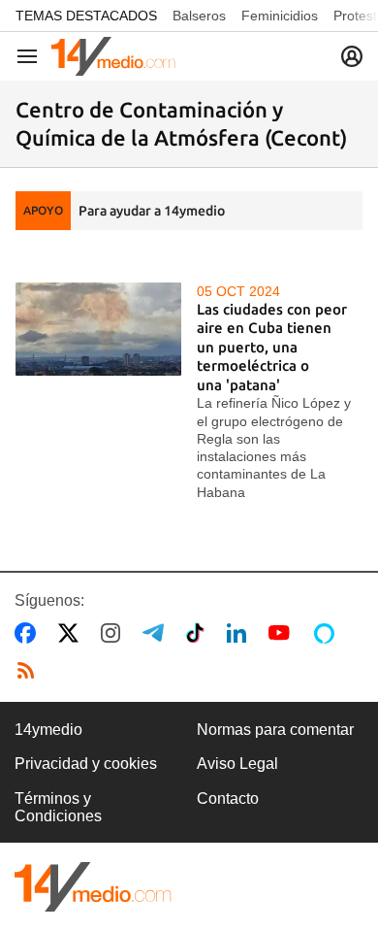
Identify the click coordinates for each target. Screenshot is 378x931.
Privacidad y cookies (86, 763)
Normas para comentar (275, 729)
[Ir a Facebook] (29, 633)
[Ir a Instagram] (114, 633)
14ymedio (48, 729)
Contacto (228, 798)
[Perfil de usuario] (351, 56)
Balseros (199, 15)
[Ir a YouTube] (283, 633)
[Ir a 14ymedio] (113, 56)
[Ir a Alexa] (327, 633)
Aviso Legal (237, 763)
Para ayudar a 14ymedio (152, 210)
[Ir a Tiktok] (199, 633)
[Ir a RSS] (30, 670)
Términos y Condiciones (58, 807)
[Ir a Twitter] (72, 633)
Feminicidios (279, 15)
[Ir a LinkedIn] (240, 633)
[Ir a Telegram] (157, 633)
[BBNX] (93, 887)
